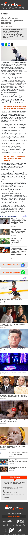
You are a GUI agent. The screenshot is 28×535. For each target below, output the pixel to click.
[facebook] (23, 8)
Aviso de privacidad (14, 510)
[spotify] (3, 8)
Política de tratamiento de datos (14, 513)
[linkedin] (16, 8)
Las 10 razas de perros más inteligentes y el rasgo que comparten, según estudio (14, 484)
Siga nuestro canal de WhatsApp (11, 272)
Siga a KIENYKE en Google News (11, 265)
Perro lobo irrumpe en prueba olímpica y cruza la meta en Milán (14, 491)
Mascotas (4, 14)
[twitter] (13, 8)
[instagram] (10, 8)
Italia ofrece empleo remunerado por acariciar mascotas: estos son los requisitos (14, 496)
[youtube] (20, 8)
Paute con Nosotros (14, 516)
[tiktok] (6, 8)
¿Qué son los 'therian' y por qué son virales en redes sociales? (13, 488)
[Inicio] (13, 4)
